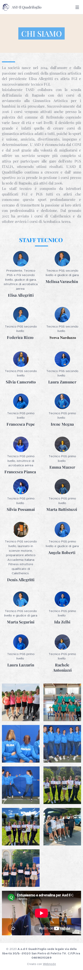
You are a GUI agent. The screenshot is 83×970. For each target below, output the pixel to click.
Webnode (49, 964)
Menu (77, 7)
